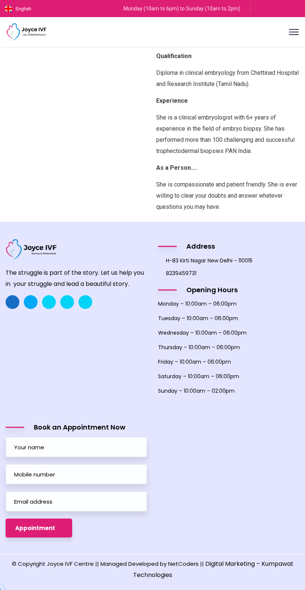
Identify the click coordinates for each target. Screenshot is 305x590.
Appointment (35, 528)
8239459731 (181, 273)
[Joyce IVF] (27, 31)
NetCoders (183, 564)
